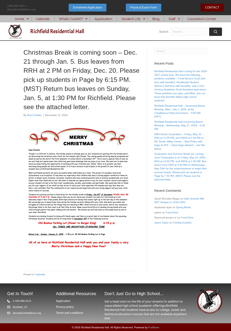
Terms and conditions (69, 312)
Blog (155, 19)
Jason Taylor (161, 222)
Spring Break (183, 207)
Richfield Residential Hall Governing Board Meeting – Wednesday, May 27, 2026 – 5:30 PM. (179, 125)
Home (19, 19)
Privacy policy (65, 306)
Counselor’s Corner (201, 19)
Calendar (43, 19)
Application (103, 19)
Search (163, 31)
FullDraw (153, 327)
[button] (27, 19)
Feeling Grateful (182, 222)
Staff (172, 19)
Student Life (131, 19)
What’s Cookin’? (71, 19)
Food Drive (172, 212)
